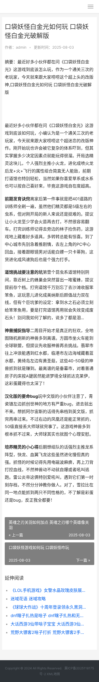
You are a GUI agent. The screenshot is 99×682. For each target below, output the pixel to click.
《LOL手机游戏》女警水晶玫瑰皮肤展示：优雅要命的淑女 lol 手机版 (48, 590)
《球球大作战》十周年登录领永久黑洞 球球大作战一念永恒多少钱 (48, 607)
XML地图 (53, 674)
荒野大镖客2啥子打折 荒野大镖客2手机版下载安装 (48, 632)
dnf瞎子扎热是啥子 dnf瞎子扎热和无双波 (48, 615)
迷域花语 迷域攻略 (28, 598)
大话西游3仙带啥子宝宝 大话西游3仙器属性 (48, 624)
